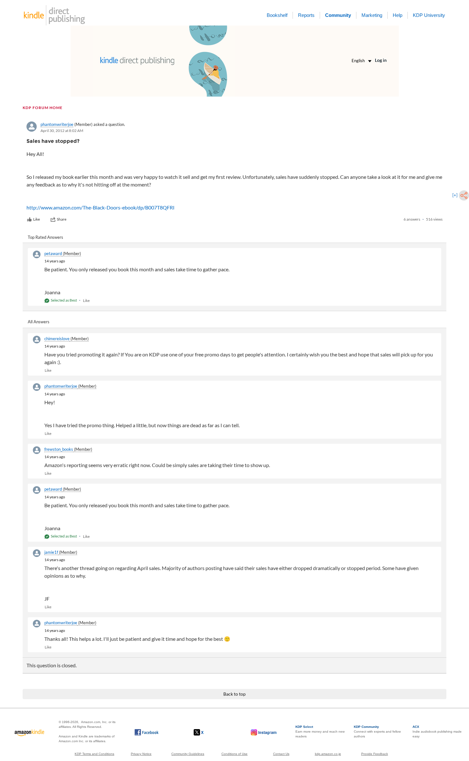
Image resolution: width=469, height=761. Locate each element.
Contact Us (281, 754)
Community (338, 15)
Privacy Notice (141, 754)
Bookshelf (277, 15)
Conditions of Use (234, 754)
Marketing (371, 15)
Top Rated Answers (45, 237)
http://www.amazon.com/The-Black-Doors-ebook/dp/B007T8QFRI (100, 207)
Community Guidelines (187, 754)
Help (397, 15)
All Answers (38, 321)
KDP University (429, 15)
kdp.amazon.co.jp (328, 754)
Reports (306, 15)
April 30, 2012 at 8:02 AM (62, 130)
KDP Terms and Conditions (94, 754)
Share (61, 219)
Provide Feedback (374, 754)
